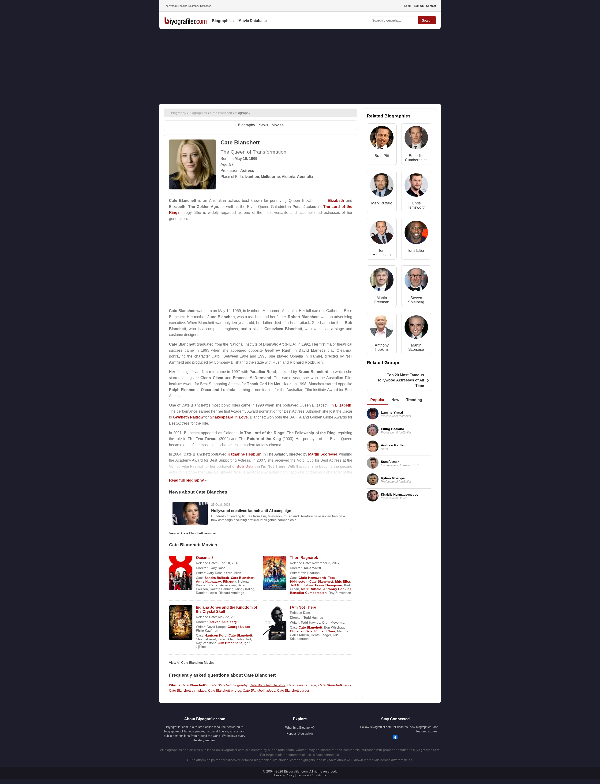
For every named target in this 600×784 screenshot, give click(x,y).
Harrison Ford (216, 635)
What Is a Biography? (300, 727)
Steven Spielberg (223, 622)
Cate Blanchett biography (229, 685)
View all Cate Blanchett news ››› (192, 533)
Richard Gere (324, 631)
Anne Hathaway (208, 581)
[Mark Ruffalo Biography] (382, 186)
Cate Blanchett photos (224, 690)
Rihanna (229, 581)
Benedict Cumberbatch (308, 593)
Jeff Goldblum (301, 585)
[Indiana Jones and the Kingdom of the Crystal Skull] (180, 623)
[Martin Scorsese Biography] (416, 328)
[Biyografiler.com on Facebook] (395, 738)
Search (427, 20)
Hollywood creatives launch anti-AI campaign (251, 511)
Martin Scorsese (416, 347)
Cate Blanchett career (293, 690)
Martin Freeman (381, 300)
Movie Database (252, 21)
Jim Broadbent (230, 643)
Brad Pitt (382, 156)
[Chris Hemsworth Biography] (416, 186)
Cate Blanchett (243, 578)
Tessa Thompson (328, 585)
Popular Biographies (300, 733)
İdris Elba (342, 581)
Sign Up (419, 5)
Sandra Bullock (217, 578)
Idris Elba (416, 251)
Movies (278, 125)
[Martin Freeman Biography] (382, 281)
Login (408, 5)
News (263, 125)
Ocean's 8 (205, 558)
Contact (431, 5)
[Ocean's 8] (180, 573)
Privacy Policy (284, 775)
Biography (246, 125)
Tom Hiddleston (382, 253)
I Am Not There (303, 607)
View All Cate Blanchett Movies (191, 662)
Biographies (223, 21)
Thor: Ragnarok (304, 558)
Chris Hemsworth (312, 578)
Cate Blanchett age (301, 685)
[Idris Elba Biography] (416, 233)
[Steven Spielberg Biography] (416, 281)
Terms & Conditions (311, 775)
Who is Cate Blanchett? (188, 685)
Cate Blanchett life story (267, 685)
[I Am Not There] (274, 623)
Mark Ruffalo (311, 589)
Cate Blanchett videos (259, 690)
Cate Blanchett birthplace (187, 690)
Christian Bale (301, 631)
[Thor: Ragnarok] (274, 573)
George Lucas (239, 627)
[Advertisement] (300, 66)
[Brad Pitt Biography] (382, 138)
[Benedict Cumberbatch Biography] (416, 138)
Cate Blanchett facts (334, 685)
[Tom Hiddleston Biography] (382, 233)
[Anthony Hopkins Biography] (382, 328)
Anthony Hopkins (337, 589)
